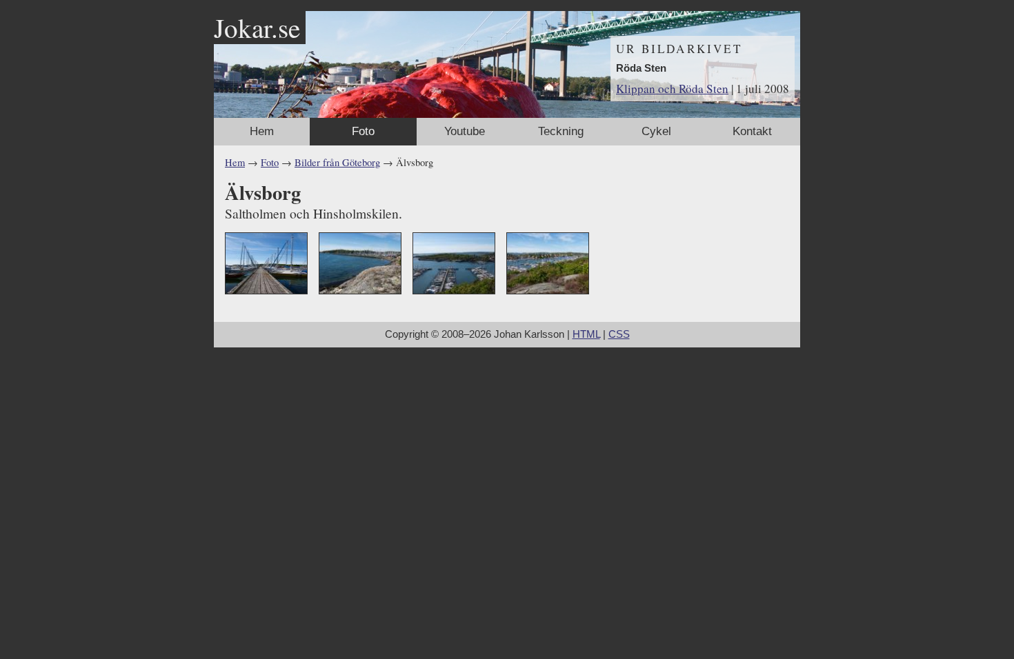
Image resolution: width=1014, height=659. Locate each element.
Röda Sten (641, 68)
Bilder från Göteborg (337, 162)
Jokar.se (257, 27)
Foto (363, 131)
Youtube (464, 131)
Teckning (561, 131)
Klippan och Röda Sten (672, 89)
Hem (262, 131)
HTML (586, 334)
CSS (619, 334)
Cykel (656, 131)
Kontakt (752, 131)
